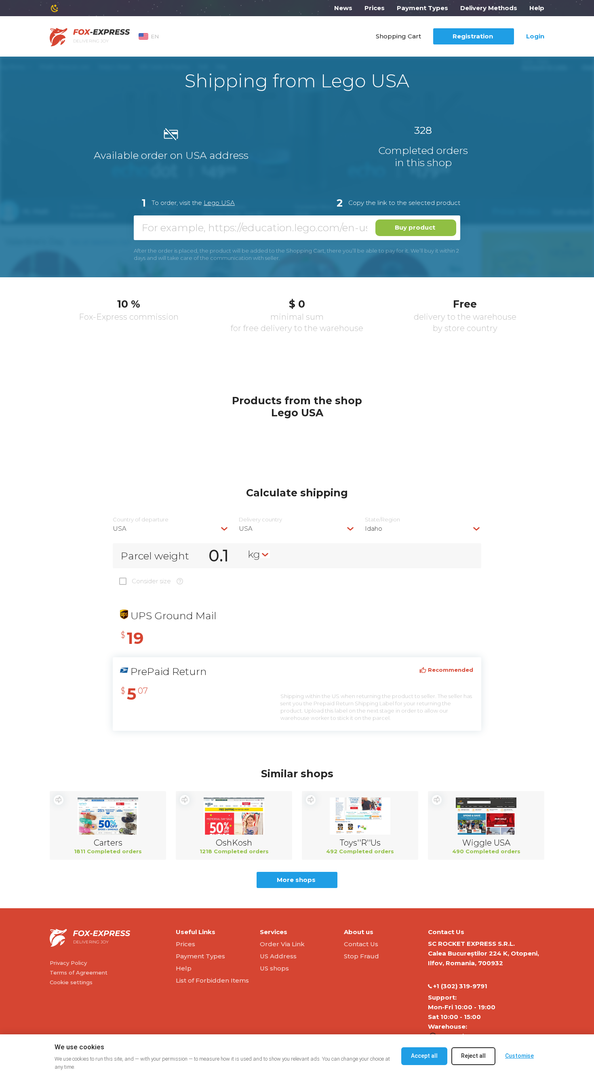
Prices (374, 8)
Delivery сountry (260, 519)
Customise (519, 1056)
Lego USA (219, 203)
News (343, 8)
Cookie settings (71, 982)
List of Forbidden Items (212, 980)
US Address (278, 956)
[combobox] (171, 528)
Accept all (424, 1056)
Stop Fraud (361, 956)
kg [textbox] (254, 554)
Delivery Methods (488, 8)
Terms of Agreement (78, 972)
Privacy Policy (68, 963)
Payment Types (422, 8)
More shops (296, 880)
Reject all (473, 1056)
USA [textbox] (119, 528)
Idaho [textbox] (373, 528)
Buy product (415, 227)
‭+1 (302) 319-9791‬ (460, 986)
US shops (274, 968)
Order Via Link (282, 944)
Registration (473, 36)
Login (535, 36)
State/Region (382, 519)
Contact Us (361, 944)
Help (536, 8)
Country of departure (141, 519)
